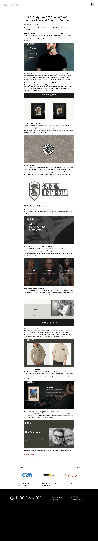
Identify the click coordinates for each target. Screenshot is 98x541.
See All (78, 467)
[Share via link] (34, 458)
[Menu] (12, 498)
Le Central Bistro (67, 483)
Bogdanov (53, 496)
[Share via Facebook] (25, 458)
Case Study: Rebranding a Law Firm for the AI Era (48, 484)
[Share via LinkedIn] (31, 458)
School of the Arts (54, 499)
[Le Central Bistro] (70, 475)
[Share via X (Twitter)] (28, 458)
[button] (93, 4)
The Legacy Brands (55, 501)
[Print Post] (38, 458)
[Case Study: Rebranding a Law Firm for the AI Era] (49, 475)
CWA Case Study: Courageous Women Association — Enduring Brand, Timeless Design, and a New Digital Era (26, 484)
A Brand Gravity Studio (56, 497)
